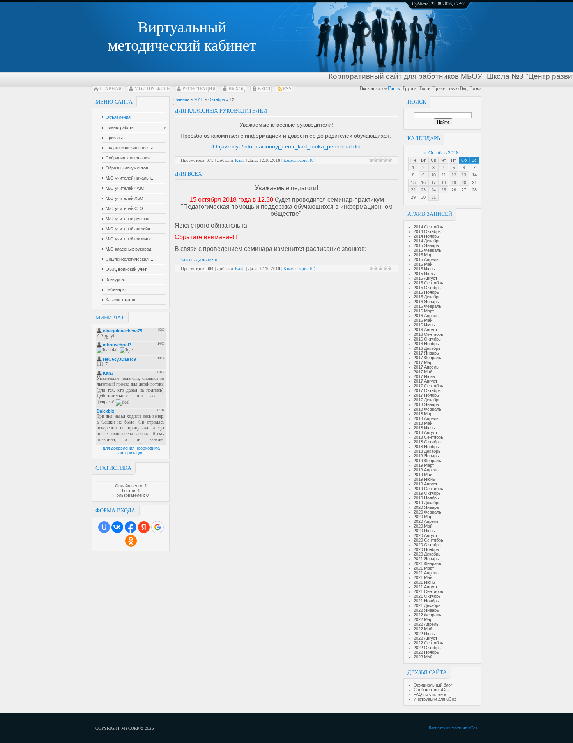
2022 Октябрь (427, 647)
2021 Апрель (426, 572)
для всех (188, 174)
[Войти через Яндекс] (144, 527)
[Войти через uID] (104, 527)
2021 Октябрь (427, 596)
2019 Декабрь (427, 502)
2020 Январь (426, 507)
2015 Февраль (427, 250)
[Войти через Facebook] (130, 527)
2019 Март (424, 465)
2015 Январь (426, 245)
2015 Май (423, 264)
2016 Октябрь (427, 339)
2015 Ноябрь (426, 292)
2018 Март (424, 413)
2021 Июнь (424, 582)
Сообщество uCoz (432, 689)
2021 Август (425, 586)
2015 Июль (424, 273)
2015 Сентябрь (428, 283)
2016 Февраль (427, 306)
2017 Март (424, 362)
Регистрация (199, 89)
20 (464, 182)
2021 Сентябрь (428, 591)
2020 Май (423, 526)
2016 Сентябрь (428, 334)
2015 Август (425, 278)
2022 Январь (426, 610)
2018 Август (425, 432)
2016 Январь (426, 301)
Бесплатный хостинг (448, 727)
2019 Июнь (424, 479)
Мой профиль (152, 89)
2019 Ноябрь (426, 498)
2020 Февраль (427, 512)
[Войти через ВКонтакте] (117, 527)
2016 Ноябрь (426, 343)
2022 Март (424, 619)
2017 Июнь (424, 376)
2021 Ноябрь (426, 600)
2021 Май (423, 577)
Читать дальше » (198, 260)
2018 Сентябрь (428, 437)
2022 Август (425, 638)
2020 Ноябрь (426, 549)
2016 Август (425, 329)
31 (433, 197)
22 (413, 189)
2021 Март (424, 568)
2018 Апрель (426, 418)
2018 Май (423, 423)
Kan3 (240, 160)
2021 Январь (426, 558)
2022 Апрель (426, 624)
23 (423, 189)
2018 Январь (426, 404)
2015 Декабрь (427, 297)
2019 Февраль (427, 460)
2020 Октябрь (427, 544)
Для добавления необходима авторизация (131, 450)
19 (453, 182)
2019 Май (423, 474)
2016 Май (423, 320)
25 (443, 189)
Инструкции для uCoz (435, 699)
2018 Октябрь (427, 441)
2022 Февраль (427, 614)
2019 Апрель (426, 470)
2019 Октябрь (427, 493)
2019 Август (425, 484)
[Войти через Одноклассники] (131, 541)
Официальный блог (433, 685)
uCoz (473, 727)
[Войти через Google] (157, 527)
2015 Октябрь (427, 287)
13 (464, 175)
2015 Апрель (426, 259)
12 (453, 175)
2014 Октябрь (427, 231)
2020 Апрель (426, 521)
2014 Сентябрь (428, 226)
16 (423, 182)
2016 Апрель (426, 315)
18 (443, 182)
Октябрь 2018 (443, 152)
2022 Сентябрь (428, 643)
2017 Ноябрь (426, 395)
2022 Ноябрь (426, 652)
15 (413, 182)
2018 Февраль (427, 409)
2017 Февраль (427, 357)
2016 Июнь (424, 325)
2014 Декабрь (427, 240)
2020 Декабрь (427, 554)
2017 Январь (426, 353)
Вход (264, 89)
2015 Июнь (424, 268)
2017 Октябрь (427, 390)
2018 (198, 99)
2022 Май (423, 629)
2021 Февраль (427, 563)
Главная (110, 89)
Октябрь (216, 99)
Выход (236, 89)
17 (433, 182)
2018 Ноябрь (426, 446)
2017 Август (425, 381)
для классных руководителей (221, 111)
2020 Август (425, 535)
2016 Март (424, 311)
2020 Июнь (424, 530)
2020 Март (424, 516)
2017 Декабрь (427, 399)
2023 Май (423, 657)
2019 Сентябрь (428, 488)
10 (433, 175)
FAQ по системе (430, 694)
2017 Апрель (426, 367)
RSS (287, 89)
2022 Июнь (424, 633)
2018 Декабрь (427, 451)
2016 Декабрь (427, 348)
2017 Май (423, 371)
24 (433, 189)
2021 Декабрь (427, 605)
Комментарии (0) (299, 160)
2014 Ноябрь (426, 236)
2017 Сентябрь (428, 385)
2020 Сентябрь (428, 540)
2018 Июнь (424, 427)
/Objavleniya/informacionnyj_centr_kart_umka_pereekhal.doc (286, 146)
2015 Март (424, 254)
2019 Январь (426, 456)
